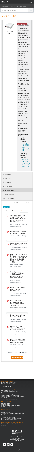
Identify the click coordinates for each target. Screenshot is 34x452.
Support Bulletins (9, 194)
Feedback (3, 425)
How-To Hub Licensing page (8, 382)
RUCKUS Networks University (8, 419)
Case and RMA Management (8, 394)
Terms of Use (7, 449)
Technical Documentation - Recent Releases (12, 413)
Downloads (7, 178)
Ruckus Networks (17, 437)
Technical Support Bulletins (8, 417)
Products (5, 6)
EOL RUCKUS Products (18, 6)
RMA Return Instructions (7, 407)
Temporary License (6, 386)
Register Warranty (6, 403)
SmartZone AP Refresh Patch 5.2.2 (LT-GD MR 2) (25, 147)
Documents (7, 174)
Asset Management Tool (7, 390)
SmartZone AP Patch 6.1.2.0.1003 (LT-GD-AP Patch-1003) (26, 163)
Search (6, 207)
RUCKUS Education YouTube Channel (11, 418)
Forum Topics (8, 186)
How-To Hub (4, 414)
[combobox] (14, 10)
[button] (31, 10)
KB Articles (7, 182)
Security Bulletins (9, 190)
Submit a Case (5, 398)
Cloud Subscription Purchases (9, 399)
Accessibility (22, 449)
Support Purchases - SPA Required (10, 395)
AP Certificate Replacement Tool (9, 391)
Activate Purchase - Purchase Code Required (12, 396)
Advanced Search (9, 198)
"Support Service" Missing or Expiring (10, 405)
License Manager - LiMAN (8, 383)
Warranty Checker (5, 404)
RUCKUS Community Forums (8, 416)
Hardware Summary (6, 392)
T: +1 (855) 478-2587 (17, 441)
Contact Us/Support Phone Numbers (10, 423)
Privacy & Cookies (15, 449)
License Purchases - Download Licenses (11, 385)
